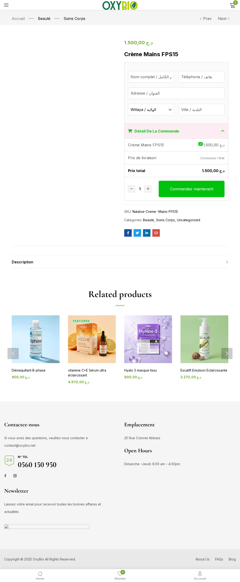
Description (22, 262)
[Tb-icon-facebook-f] (6, 475)
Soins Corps (74, 18)
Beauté (44, 18)
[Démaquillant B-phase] (36, 339)
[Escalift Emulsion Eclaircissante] (204, 339)
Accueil (18, 18)
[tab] (120, 262)
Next (222, 18)
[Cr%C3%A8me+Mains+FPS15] (137, 233)
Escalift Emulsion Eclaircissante (203, 370)
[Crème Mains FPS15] (128, 233)
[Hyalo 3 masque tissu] (148, 339)
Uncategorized (188, 220)
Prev (207, 18)
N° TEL (23, 457)
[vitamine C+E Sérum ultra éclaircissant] (92, 339)
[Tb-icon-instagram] (15, 475)
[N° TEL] (9, 461)
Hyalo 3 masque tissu (140, 370)
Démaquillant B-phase (28, 370)
